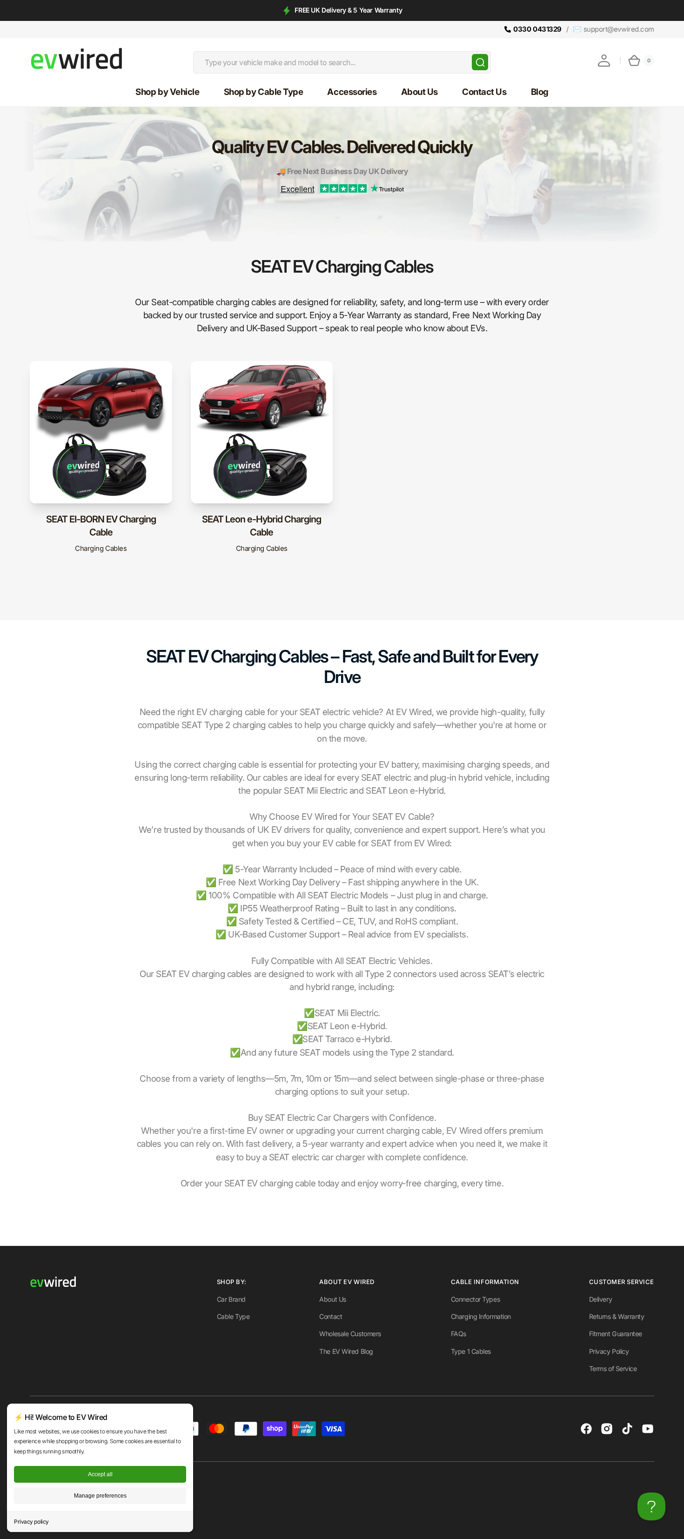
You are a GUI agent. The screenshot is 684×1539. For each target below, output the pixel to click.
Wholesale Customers (350, 1334)
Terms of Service (613, 1368)
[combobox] (342, 62)
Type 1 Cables (471, 1351)
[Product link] (101, 462)
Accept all (100, 1474)
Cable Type (233, 1316)
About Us (332, 1299)
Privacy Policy (609, 1351)
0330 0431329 (537, 29)
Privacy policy (31, 1521)
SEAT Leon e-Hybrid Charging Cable (261, 526)
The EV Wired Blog (346, 1351)
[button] (604, 60)
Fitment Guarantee (615, 1334)
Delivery (600, 1299)
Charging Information (481, 1316)
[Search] (480, 62)
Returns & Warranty (616, 1316)
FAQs (458, 1334)
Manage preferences (100, 1495)
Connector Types (475, 1299)
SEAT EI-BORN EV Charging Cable (101, 526)
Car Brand (231, 1299)
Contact (330, 1316)
